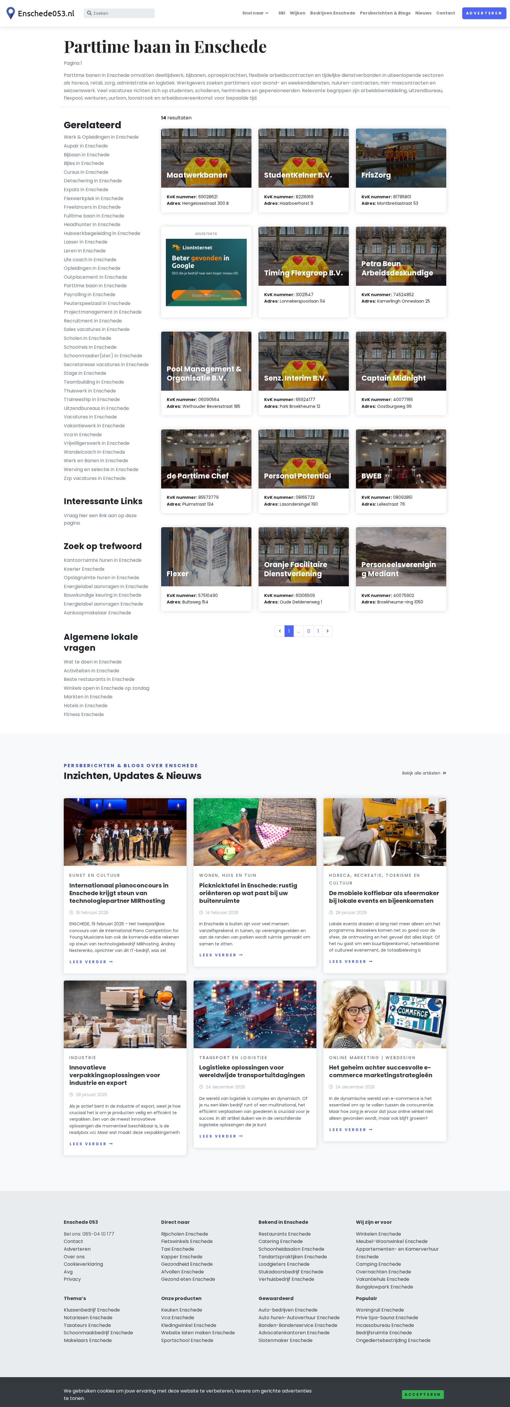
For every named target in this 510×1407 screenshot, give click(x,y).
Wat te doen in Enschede (93, 661)
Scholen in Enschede (87, 338)
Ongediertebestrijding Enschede (393, 1340)
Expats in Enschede (86, 189)
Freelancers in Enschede (92, 207)
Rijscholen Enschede (184, 1234)
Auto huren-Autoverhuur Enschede (299, 1317)
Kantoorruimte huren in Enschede (103, 560)
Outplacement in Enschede (95, 277)
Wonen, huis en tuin (227, 875)
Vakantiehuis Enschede (382, 1279)
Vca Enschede (177, 1317)
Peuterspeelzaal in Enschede (97, 303)
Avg (68, 1271)
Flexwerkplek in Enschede (93, 198)
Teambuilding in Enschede (94, 382)
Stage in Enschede (85, 373)
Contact (445, 13)
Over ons (74, 1256)
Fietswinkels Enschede (187, 1241)
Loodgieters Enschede (284, 1264)
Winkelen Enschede (378, 1234)
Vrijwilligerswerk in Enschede (97, 443)
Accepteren (423, 1394)
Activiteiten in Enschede (91, 670)
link (103, 515)
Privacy (72, 1279)
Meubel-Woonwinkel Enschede (392, 1241)
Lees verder (88, 961)
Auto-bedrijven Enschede (288, 1310)
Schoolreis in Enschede (90, 347)
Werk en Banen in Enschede (96, 460)
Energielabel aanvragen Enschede (103, 604)
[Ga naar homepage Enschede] (39, 13)
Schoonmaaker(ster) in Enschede (103, 355)
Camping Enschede (378, 1264)
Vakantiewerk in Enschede (94, 425)
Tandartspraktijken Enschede (293, 1256)
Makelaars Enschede (88, 1340)
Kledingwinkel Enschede (188, 1325)
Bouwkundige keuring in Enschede (102, 595)
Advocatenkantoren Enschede (294, 1332)
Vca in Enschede (83, 434)
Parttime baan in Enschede (95, 285)
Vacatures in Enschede (90, 416)
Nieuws (423, 13)
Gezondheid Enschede (187, 1264)
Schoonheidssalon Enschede (291, 1249)
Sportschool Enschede (187, 1340)
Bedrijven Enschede (332, 13)
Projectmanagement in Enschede (103, 312)
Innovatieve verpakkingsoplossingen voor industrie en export (114, 1075)
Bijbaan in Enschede (86, 154)
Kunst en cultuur (94, 875)
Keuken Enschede (181, 1310)
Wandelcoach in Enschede (94, 452)
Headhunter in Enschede (92, 224)
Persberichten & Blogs (385, 13)
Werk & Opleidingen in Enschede (101, 137)
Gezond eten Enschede (188, 1279)
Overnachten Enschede (383, 1271)
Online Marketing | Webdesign (372, 1058)
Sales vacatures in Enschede (97, 329)
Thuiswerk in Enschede (90, 390)
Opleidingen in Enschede (92, 268)
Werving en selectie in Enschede (101, 469)
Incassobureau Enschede (385, 1325)
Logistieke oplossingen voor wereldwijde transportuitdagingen (252, 1071)
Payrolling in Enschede (89, 294)
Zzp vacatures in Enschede (95, 478)
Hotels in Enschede (85, 705)
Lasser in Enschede (85, 241)
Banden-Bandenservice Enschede (298, 1325)
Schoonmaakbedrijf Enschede (98, 1332)
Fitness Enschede (84, 714)
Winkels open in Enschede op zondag (106, 688)
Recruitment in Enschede (93, 320)
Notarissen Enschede (88, 1317)
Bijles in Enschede (84, 163)
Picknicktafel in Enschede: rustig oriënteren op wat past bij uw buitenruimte (248, 893)
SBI (281, 13)
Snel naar (253, 13)
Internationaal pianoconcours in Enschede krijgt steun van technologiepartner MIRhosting (119, 893)
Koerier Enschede (84, 569)
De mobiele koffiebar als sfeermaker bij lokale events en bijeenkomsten (384, 897)
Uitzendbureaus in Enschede (96, 408)
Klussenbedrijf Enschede (92, 1310)
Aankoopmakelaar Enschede (97, 612)
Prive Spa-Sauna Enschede (387, 1317)
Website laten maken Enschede (198, 1332)
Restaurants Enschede (285, 1234)
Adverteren (484, 13)
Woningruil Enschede (380, 1310)
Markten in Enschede (88, 696)
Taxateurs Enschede (87, 1325)
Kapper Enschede (181, 1256)
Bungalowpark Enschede (384, 1286)
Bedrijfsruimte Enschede (384, 1332)
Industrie (82, 1058)
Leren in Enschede (85, 250)
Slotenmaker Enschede (286, 1340)
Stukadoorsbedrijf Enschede (291, 1271)
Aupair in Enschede (86, 145)
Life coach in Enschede (90, 259)
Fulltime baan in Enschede (94, 215)
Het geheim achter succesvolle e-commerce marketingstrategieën (380, 1071)
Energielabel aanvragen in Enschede (106, 586)
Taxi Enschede (177, 1249)
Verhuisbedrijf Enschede (286, 1279)
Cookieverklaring (83, 1264)
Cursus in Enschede (86, 172)
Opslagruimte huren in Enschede (101, 577)
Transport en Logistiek (233, 1058)
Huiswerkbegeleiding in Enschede (102, 233)
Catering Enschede (281, 1241)
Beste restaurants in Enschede (99, 679)
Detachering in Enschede (93, 180)
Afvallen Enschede (182, 1271)
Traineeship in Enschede (92, 399)
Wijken (297, 13)
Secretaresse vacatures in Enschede (106, 364)
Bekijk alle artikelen (421, 773)
